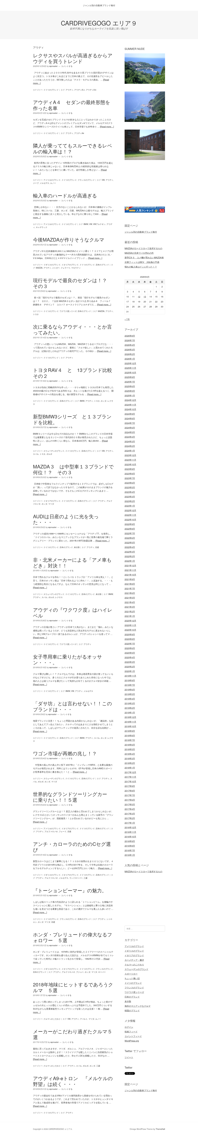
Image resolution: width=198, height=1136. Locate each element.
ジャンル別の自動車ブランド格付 (99, 5)
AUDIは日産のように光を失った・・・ (66, 519)
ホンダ (103, 400)
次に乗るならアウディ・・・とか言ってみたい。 (72, 329)
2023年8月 (130, 473)
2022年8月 (130, 528)
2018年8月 (130, 735)
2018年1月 (130, 767)
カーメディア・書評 (134, 960)
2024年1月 (130, 450)
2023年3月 (130, 496)
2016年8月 (130, 845)
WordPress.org (132, 1040)
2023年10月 (130, 464)
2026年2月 (130, 354)
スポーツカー (131, 973)
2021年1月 (130, 616)
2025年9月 (130, 377)
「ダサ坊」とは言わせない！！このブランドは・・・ (72, 706)
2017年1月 (130, 822)
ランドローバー (76, 878)
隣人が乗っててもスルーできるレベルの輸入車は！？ (72, 148)
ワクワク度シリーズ (68, 311)
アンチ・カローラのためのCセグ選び (72, 846)
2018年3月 (130, 758)
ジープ (36, 183)
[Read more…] (107, 126)
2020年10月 (130, 629)
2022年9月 (130, 524)
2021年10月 (130, 574)
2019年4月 (130, 698)
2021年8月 (130, 583)
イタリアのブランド (70, 264)
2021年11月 (130, 570)
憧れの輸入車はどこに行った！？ (141, 266)
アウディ (69, 89)
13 (145, 296)
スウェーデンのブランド (54, 450)
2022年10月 (130, 519)
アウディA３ (79, 89)
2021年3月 (130, 606)
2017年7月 (130, 795)
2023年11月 (130, 459)
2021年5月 (130, 597)
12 (139, 296)
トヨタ (36, 314)
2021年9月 (130, 579)
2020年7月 (130, 643)
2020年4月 (130, 657)
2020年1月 (130, 671)
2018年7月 (130, 740)
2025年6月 (130, 386)
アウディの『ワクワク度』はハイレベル (72, 612)
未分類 (77, 547)
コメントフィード (133, 1036)
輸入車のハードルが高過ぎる (65, 195)
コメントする (66, 66)
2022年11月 (130, 515)
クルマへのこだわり (52, 1018)
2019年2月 (130, 707)
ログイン (129, 1027)
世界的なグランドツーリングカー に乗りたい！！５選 (72, 796)
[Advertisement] (147, 187)
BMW (86, 224)
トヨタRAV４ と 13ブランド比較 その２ (75, 372)
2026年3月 (130, 349)
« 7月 (127, 319)
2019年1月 (130, 712)
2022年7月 (130, 533)
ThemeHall (160, 1129)
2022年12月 (130, 510)
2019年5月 (130, 694)
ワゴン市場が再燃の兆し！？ (65, 753)
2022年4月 (130, 547)
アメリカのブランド (52, 180)
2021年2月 (130, 611)
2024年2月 (130, 446)
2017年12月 (130, 772)
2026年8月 (130, 335)
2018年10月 (130, 726)
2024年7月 (130, 423)
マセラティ (76, 267)
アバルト (84, 1018)
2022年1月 (130, 560)
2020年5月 (130, 652)
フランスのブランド (86, 180)
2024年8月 (130, 418)
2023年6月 (130, 482)
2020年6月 (130, 648)
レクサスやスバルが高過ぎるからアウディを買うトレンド (72, 58)
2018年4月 (130, 753)
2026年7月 (130, 340)
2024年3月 (130, 441)
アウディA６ (91, 89)
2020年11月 (130, 625)
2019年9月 (130, 680)
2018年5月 (130, 749)
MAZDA (39, 267)
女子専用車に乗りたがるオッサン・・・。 (67, 659)
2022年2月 (130, 556)
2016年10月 (130, 836)
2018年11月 (130, 721)
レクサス (59, 597)
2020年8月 (130, 639)
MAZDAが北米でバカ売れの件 (139, 252)
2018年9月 (130, 730)
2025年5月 (130, 390)
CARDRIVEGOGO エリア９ (99, 22)
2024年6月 (130, 427)
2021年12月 (130, 565)
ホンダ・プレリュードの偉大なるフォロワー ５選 (72, 937)
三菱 (85, 878)
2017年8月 (130, 790)
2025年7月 (130, 381)
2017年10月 (130, 781)
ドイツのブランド (51, 89)
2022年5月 (130, 542)
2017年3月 (130, 813)
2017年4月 (130, 809)
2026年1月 (130, 358)
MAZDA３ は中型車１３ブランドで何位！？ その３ (73, 469)
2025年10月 (130, 372)
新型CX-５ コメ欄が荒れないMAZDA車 (144, 257)
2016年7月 (130, 850)
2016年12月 (130, 827)
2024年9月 (130, 413)
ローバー (102, 972)
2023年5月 (130, 487)
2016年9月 (130, 841)
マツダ (51, 503)
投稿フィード (131, 1031)
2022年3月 (130, 551)
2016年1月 (130, 855)
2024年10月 (130, 409)
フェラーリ (65, 267)
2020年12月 (130, 620)
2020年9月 (130, 634)
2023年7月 (130, 478)
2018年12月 (130, 717)
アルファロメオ (51, 831)
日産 (97, 547)
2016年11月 (130, 832)
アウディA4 (79, 133)
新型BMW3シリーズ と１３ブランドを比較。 (72, 419)
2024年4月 (130, 436)
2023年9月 (130, 469)
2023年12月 (130, 455)
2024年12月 (130, 400)
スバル (36, 454)
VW (103, 180)
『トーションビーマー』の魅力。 (70, 890)
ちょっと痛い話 (132, 978)
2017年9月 (130, 786)
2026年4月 (130, 345)
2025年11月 (130, 367)
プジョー (80, 972)
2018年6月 (130, 744)
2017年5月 (130, 804)
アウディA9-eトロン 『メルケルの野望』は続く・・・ (73, 1081)
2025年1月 (130, 395)
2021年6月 (130, 593)
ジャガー (56, 267)
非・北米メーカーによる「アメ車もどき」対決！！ (72, 562)
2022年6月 (130, 537)
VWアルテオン (99, 224)
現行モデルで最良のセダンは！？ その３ (72, 283)
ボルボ (49, 454)
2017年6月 (130, 799)
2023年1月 (130, 505)
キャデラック (41, 227)
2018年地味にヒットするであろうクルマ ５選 (73, 987)
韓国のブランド (132, 1010)
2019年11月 (130, 675)
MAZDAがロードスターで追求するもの (143, 248)
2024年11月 (130, 404)
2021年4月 (130, 602)
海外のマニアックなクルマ (137, 1005)
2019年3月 (130, 703)
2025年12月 (130, 363)
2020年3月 (130, 662)
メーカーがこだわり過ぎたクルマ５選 (72, 1034)
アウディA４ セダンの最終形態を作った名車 (71, 105)
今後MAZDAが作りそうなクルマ (68, 239)
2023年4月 (130, 492)
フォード (62, 831)
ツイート (129, 1057)
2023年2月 (130, 501)
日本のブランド (102, 264)
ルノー (53, 183)
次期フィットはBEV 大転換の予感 (142, 262)
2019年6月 (130, 689)
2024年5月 (130, 432)
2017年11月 (130, 776)
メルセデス (44, 183)
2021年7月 (130, 588)
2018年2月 (130, 763)
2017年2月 (130, 818)
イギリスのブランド (52, 264)
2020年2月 (130, 666)
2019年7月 (130, 685)
